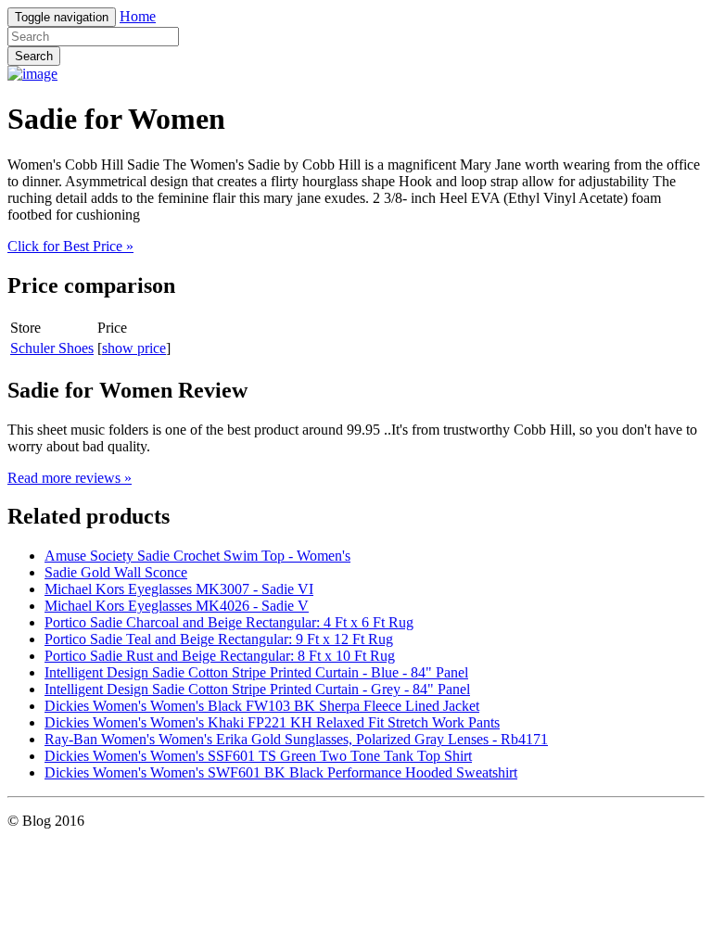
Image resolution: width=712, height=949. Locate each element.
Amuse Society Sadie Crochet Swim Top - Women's (197, 555)
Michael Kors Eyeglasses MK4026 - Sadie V (176, 606)
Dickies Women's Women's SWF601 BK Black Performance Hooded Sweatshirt (280, 772)
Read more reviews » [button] (69, 478)
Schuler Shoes (52, 348)
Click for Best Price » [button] (70, 246)
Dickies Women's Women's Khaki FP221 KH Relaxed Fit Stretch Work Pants (272, 722)
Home (138, 16)
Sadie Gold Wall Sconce (115, 572)
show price (134, 348)
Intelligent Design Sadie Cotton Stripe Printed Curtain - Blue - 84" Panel (256, 672)
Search (34, 56)
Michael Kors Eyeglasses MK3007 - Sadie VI (178, 589)
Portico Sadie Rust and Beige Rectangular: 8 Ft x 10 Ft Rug (219, 656)
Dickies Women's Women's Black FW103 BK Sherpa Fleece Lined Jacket (261, 706)
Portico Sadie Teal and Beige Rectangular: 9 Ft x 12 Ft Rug (218, 639)
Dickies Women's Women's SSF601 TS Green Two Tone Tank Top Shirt (258, 756)
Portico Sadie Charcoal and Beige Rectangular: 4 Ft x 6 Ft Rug (228, 622)
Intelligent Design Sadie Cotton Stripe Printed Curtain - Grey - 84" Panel (257, 689)
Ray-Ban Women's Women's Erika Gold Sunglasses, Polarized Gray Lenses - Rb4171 (296, 739)
